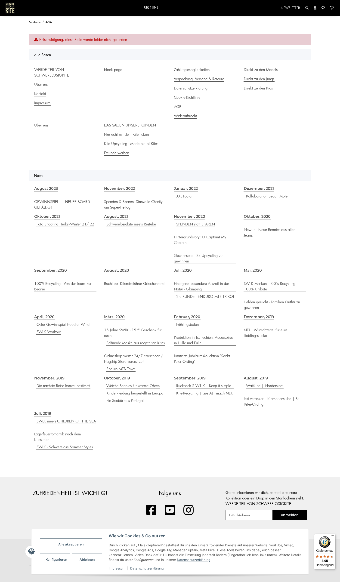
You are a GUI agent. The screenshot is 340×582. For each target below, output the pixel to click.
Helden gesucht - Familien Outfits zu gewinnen (272, 304)
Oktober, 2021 (47, 216)
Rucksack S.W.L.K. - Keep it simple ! (204, 385)
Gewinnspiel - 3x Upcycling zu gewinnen (198, 258)
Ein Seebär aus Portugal (125, 400)
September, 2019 (190, 378)
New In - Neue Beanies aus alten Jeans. (269, 232)
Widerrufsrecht (185, 115)
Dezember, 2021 (259, 188)
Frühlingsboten (187, 324)
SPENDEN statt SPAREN (195, 224)
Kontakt (40, 93)
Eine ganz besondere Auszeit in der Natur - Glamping (201, 286)
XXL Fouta (184, 196)
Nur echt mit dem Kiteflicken (126, 134)
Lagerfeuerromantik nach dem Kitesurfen (57, 436)
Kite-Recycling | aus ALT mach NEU (204, 393)
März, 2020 (114, 317)
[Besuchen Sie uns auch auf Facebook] (151, 510)
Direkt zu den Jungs (259, 78)
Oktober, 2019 (117, 378)
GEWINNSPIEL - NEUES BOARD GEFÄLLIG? (62, 204)
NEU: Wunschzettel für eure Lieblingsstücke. (265, 332)
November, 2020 (189, 216)
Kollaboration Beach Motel (267, 196)
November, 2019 (49, 378)
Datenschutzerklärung (193, 560)
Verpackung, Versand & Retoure (199, 78)
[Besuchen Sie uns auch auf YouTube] (170, 510)
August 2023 (46, 188)
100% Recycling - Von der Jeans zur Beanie (62, 286)
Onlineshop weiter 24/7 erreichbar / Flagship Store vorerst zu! (133, 358)
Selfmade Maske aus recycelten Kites (135, 342)
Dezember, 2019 (259, 317)
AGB (177, 106)
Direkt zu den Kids (258, 88)
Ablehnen (87, 559)
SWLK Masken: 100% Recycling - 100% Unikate (270, 286)
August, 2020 (116, 270)
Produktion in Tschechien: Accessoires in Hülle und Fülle (203, 340)
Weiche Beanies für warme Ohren (133, 385)
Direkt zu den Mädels (261, 69)
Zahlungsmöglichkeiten (192, 69)
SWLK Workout (49, 331)
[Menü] (332, 536)
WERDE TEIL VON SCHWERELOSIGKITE (51, 72)
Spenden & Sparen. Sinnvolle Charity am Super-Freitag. (133, 204)
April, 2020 (44, 317)
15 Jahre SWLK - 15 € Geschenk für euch (132, 332)
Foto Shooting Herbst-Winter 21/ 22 (65, 224)
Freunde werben (116, 152)
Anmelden (290, 515)
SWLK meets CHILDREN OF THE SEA (66, 421)
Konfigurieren (56, 559)
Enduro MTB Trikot (120, 368)
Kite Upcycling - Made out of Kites (131, 143)
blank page (113, 69)
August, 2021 (116, 216)
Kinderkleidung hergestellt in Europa (134, 393)
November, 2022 (119, 188)
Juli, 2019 (42, 413)
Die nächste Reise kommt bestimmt (63, 385)
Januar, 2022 (186, 188)
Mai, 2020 (253, 270)
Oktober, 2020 (257, 216)
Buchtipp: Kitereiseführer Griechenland (134, 283)
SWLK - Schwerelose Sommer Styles (65, 447)
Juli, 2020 (183, 270)
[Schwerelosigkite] (10, 8)
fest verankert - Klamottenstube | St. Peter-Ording (272, 401)
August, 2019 (256, 378)
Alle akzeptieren (71, 544)
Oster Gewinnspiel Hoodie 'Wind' (64, 324)
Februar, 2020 (187, 317)
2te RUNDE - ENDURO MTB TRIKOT (205, 296)
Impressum (117, 568)
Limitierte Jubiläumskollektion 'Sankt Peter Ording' (202, 358)
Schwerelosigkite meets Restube (131, 224)
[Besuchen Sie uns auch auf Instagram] (188, 510)
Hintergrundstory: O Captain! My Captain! (200, 239)
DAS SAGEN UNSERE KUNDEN (130, 125)
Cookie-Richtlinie (187, 97)
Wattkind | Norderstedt (264, 385)
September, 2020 (50, 270)
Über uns (41, 84)
